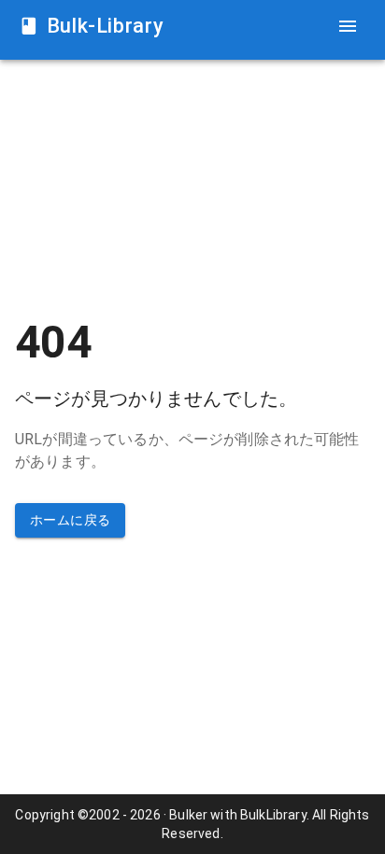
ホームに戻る (70, 519)
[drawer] (347, 26)
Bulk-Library (105, 25)
